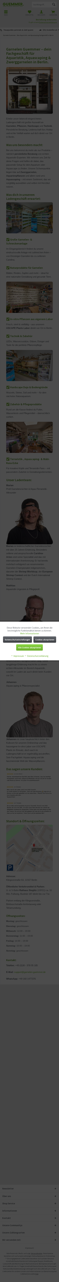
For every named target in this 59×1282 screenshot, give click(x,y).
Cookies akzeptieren (44, 639)
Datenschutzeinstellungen (17, 639)
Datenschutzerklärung (37, 656)
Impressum (18, 656)
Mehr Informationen (29, 633)
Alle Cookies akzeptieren (29, 647)
